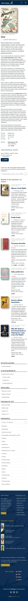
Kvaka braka (15, 217)
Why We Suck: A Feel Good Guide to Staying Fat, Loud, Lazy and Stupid (18, 332)
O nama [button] (4, 513)
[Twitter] (11, 592)
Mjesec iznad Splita (18, 188)
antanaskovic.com (15, 596)
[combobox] (12, 174)
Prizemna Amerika (18, 243)
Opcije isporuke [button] (5, 565)
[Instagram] (17, 592)
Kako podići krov (17, 272)
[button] (25, 2)
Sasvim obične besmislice (16, 301)
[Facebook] (14, 592)
